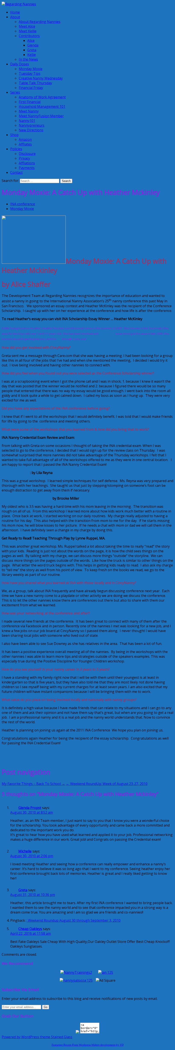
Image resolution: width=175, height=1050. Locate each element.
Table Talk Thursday (35, 83)
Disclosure (27, 153)
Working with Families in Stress (27, 498)
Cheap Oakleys (30, 928)
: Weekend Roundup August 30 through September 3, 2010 (73, 920)
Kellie (31, 54)
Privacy (24, 158)
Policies (16, 149)
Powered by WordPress (20, 1037)
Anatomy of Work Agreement (42, 97)
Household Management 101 (42, 106)
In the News (28, 59)
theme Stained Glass (55, 1037)
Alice (31, 40)
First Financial (30, 101)
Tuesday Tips (29, 73)
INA (59, 339)
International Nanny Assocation (47, 751)
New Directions (31, 130)
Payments (27, 167)
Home (15, 12)
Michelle (25, 851)
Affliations (27, 163)
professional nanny (127, 751)
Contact (16, 172)
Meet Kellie (27, 31)
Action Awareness (16, 472)
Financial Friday (31, 87)
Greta (31, 50)
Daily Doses (19, 64)
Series (15, 92)
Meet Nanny (29, 111)
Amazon (25, 139)
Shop (14, 134)
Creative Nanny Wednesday (41, 78)
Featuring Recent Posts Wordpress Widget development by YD (88, 1044)
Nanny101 (27, 120)
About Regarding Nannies (39, 21)
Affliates (25, 144)
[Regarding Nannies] (19, 4)
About (15, 17)
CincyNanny (107, 334)
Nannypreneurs (31, 125)
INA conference (22, 204)
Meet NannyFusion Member (41, 116)
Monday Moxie (30, 68)
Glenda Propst (29, 807)
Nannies (104, 751)
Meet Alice (27, 26)
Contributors (29, 35)
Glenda (32, 45)
